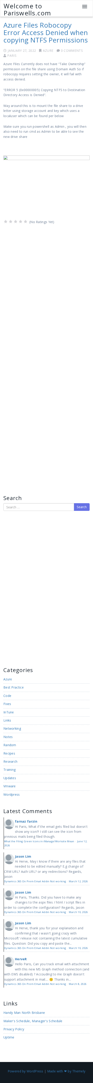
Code (7, 696)
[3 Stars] (15, 221)
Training (9, 769)
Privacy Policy (13, 1029)
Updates (9, 778)
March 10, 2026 (78, 912)
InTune (8, 712)
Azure (48, 50)
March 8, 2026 (77, 984)
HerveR (21, 959)
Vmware (9, 786)
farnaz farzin (26, 821)
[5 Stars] (25, 221)
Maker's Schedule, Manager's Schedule (33, 1021)
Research (10, 761)
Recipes (9, 753)
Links (7, 720)
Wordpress (11, 794)
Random (9, 745)
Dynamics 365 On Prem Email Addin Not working (35, 881)
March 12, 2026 (78, 881)
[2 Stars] (10, 221)
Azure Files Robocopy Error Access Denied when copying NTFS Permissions (45, 32)
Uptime (8, 1037)
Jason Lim (23, 856)
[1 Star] (5, 221)
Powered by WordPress (25, 1071)
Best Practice (13, 687)
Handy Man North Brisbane (24, 1012)
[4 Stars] (20, 221)
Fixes (7, 704)
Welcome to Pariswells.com (27, 9)
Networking (12, 728)
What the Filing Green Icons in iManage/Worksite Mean (39, 841)
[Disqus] (46, 287)
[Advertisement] (16, 588)
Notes (8, 737)
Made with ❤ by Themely (66, 1071)
